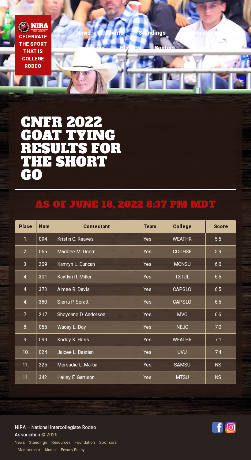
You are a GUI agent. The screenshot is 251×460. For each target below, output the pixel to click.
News (83, 32)
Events (114, 32)
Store (197, 47)
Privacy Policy (72, 449)
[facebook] (217, 427)
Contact (164, 47)
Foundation (85, 442)
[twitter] (230, 427)
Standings (152, 32)
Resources (90, 47)
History (129, 47)
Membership (197, 32)
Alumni (50, 449)
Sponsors (108, 442)
